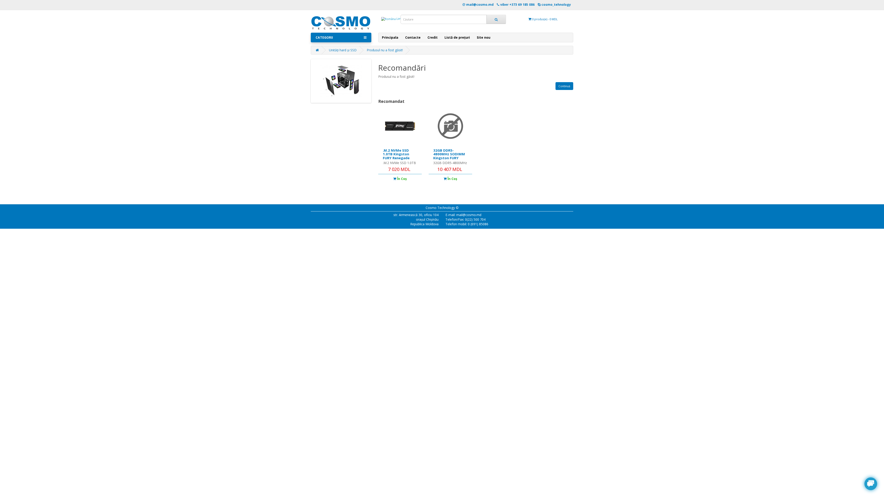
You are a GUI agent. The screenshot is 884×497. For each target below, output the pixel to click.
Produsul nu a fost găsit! (385, 50)
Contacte (413, 37)
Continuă (564, 86)
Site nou (483, 37)
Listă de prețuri (457, 37)
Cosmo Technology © (442, 207)
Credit (432, 37)
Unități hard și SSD (343, 50)
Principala (390, 37)
